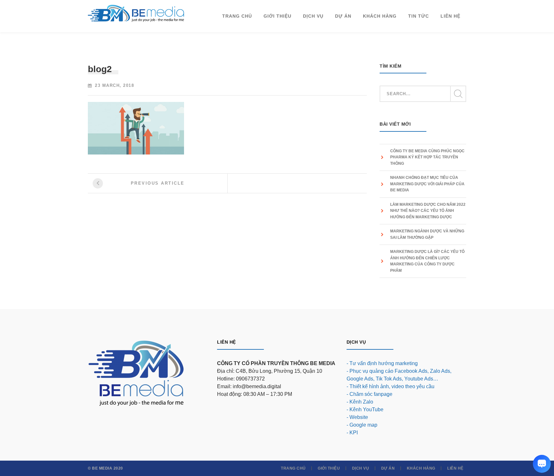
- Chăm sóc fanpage (369, 394)
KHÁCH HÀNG (421, 468)
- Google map (362, 425)
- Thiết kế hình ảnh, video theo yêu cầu (390, 386)
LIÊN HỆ (455, 468)
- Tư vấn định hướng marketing (382, 363)
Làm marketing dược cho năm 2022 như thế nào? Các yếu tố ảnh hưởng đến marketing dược (428, 210)
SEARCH (458, 94)
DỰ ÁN (388, 468)
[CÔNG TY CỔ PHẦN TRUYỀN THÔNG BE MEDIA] (136, 13)
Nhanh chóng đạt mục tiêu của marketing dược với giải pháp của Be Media (427, 183)
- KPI (352, 432)
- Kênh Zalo (360, 402)
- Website (357, 417)
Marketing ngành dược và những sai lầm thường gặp (427, 234)
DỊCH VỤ (360, 468)
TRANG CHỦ (293, 468)
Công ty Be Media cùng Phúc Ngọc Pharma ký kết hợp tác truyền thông (427, 157)
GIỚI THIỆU (329, 468)
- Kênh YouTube (365, 409)
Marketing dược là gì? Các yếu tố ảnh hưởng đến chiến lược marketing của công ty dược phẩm (427, 261)
